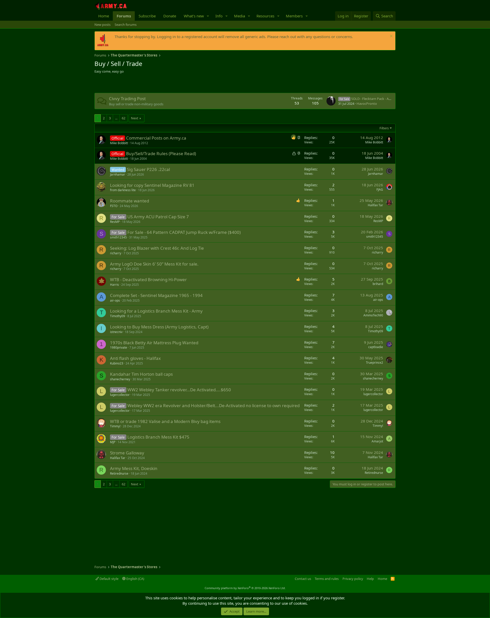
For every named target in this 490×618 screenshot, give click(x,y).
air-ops (115, 300)
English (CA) (135, 578)
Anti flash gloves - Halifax (135, 358)
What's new (194, 15)
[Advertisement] (154, 83)
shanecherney (120, 379)
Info (219, 15)
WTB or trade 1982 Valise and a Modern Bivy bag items (165, 421)
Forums (124, 15)
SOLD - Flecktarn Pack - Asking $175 (372, 98)
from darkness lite (123, 190)
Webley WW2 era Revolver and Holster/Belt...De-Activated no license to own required (213, 405)
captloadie (375, 347)
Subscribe (147, 15)
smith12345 (118, 237)
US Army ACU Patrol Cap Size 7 (158, 217)
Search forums (126, 24)
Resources (265, 15)
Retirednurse (119, 473)
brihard (378, 284)
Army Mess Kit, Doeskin (133, 468)
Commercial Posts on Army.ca (156, 138)
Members (294, 15)
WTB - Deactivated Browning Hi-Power (148, 279)
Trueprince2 (374, 362)
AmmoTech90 (373, 315)
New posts (102, 24)
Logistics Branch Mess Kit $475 (158, 437)
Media (239, 15)
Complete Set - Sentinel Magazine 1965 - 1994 (156, 295)
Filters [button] (384, 128)
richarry (115, 253)
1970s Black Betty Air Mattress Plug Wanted (154, 343)
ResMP (115, 222)
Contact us (303, 578)
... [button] (116, 118)
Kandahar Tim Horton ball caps (141, 374)
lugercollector (120, 395)
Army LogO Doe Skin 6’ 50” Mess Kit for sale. (154, 264)
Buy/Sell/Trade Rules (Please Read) (161, 153)
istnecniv (116, 332)
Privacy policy (352, 578)
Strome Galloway (127, 453)
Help (370, 578)
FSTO (113, 206)
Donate (169, 15)
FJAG (379, 189)
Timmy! (115, 426)
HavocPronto (367, 103)
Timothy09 (117, 316)
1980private (118, 347)
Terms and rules (327, 578)
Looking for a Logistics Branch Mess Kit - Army (156, 311)
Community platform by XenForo (245, 588)
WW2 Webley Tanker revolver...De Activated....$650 (179, 390)
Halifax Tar (375, 205)
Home (103, 15)
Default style (108, 578)
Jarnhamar (117, 174)
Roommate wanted (129, 201)
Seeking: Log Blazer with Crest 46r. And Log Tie (157, 248)
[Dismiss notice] (390, 36)
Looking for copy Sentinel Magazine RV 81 (152, 185)
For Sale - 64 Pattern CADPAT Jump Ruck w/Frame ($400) (184, 232)
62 (123, 118)
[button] (208, 16)
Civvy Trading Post (127, 98)
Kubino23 (116, 363)
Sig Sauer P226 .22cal (148, 169)
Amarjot (377, 441)
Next (134, 118)
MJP (112, 442)
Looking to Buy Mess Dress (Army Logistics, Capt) (159, 327)
